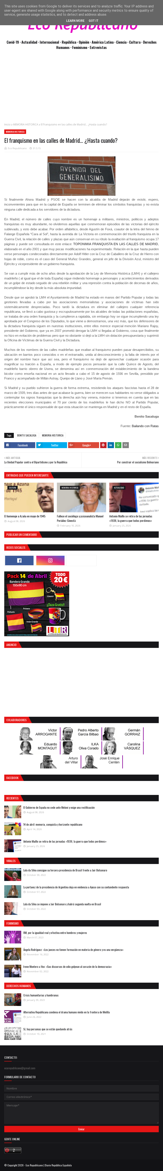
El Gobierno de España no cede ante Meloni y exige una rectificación (59, 807)
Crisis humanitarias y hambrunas (41, 995)
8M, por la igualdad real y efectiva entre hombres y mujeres (55, 933)
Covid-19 (13, 42)
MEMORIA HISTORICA (25, 124)
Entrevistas (98, 47)
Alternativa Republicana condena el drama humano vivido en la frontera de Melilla (66, 1012)
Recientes (12, 798)
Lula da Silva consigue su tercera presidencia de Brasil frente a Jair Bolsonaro (65, 870)
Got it (93, 20)
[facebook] (19, 560)
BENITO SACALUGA (26, 435)
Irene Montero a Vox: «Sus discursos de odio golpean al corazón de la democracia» (67, 966)
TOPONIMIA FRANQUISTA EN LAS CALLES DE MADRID (115, 244)
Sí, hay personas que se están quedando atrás (47, 1029)
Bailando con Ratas (145, 426)
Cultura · (136, 42)
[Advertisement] (81, 88)
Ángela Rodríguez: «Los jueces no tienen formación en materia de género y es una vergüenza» (73, 949)
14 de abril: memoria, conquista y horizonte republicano (52, 824)
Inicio (7, 124)
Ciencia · (122, 42)
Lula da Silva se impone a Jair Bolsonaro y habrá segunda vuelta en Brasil (62, 904)
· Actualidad (29, 42)
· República (68, 42)
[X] (81, 560)
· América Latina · (103, 42)
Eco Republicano (17, 148)
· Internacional (49, 42)
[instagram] (50, 560)
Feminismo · (81, 47)
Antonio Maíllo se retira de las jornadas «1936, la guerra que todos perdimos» (130, 518)
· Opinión (83, 42)
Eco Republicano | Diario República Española (49, 1165)
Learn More (75, 20)
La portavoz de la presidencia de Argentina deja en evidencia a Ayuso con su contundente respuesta (76, 887)
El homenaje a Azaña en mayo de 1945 (24, 516)
